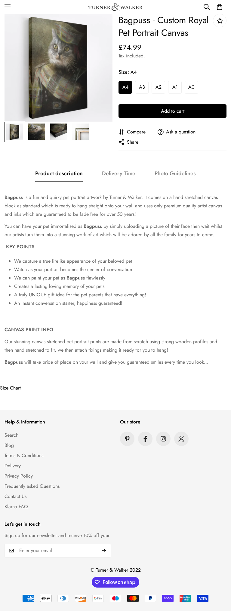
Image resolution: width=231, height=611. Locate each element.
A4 (125, 87)
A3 (142, 87)
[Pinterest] (127, 439)
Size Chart (10, 387)
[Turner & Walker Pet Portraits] (115, 7)
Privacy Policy (19, 475)
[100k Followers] (163, 439)
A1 (175, 87)
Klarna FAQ (16, 506)
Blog (9, 445)
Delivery (13, 465)
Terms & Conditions (24, 455)
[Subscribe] (104, 551)
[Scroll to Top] (219, 578)
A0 (191, 87)
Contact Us (15, 496)
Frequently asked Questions (32, 486)
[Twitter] (181, 439)
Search (11, 435)
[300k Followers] (145, 439)
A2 (159, 87)
